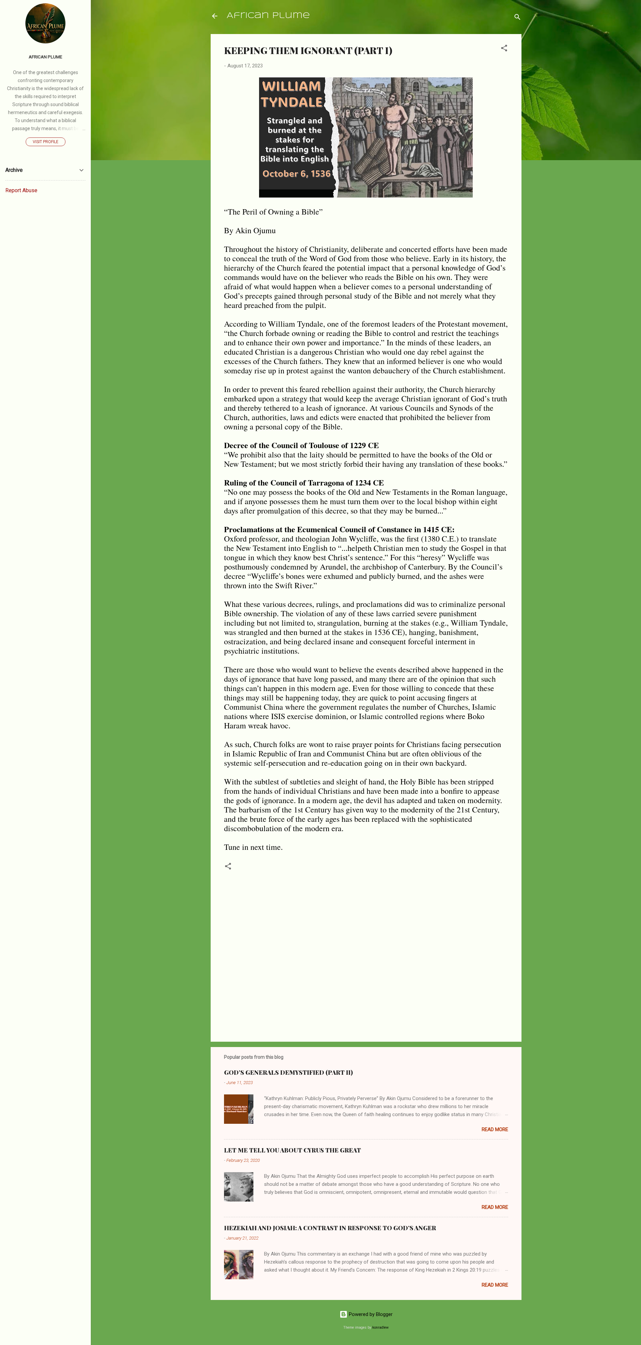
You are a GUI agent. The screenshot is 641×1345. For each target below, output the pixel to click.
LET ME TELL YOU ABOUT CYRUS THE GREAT (292, 1150)
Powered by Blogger (370, 1314)
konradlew (380, 1327)
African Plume (268, 16)
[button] (504, 49)
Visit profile (45, 141)
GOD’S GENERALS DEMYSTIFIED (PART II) (288, 1072)
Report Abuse (21, 190)
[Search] (517, 18)
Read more (495, 1129)
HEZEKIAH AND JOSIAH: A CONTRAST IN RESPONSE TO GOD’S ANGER (330, 1228)
